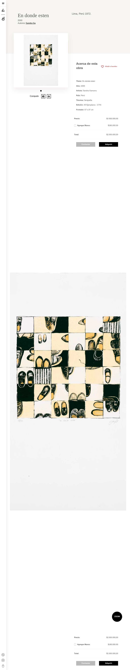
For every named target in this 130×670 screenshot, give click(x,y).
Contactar (86, 144)
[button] (41, 90)
